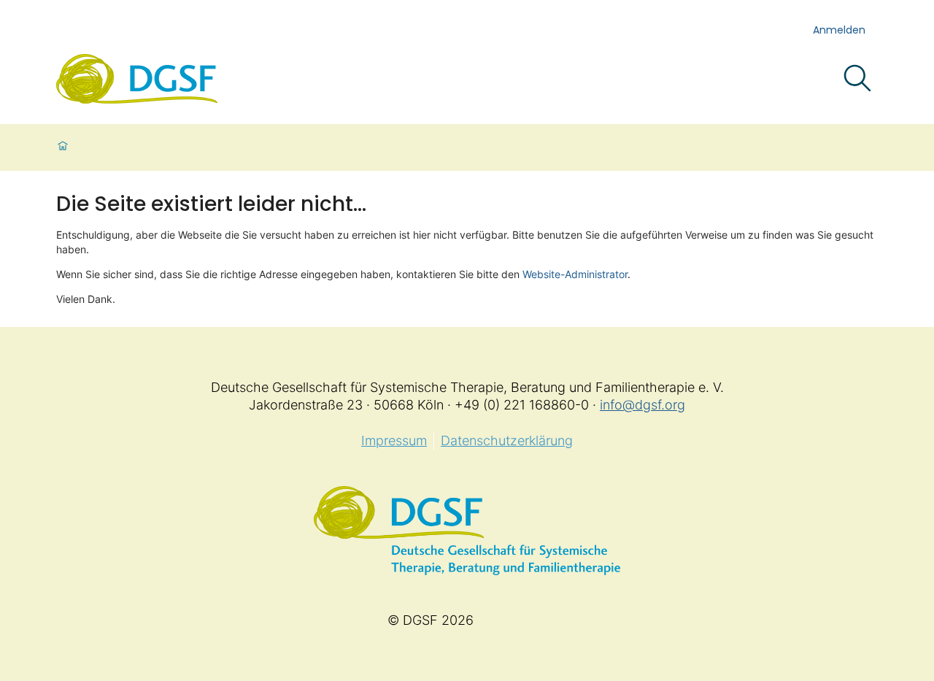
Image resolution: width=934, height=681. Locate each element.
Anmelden (839, 29)
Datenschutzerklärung (507, 440)
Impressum (394, 440)
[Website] (136, 79)
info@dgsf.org (642, 404)
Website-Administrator (575, 274)
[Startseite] (62, 147)
